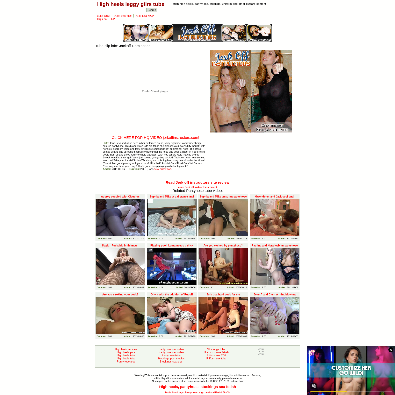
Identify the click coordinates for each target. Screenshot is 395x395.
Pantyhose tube (171, 355)
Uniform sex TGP (216, 355)
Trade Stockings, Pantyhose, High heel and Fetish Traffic (197, 392)
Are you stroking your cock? (120, 294)
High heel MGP (145, 15)
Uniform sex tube (216, 358)
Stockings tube (216, 349)
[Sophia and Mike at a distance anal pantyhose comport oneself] (172, 217)
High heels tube (126, 355)
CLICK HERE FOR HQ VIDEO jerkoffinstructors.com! (155, 138)
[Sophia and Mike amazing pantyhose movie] (223, 217)
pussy (163, 169)
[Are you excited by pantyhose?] (223, 266)
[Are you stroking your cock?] (120, 315)
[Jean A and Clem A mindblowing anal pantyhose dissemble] (275, 315)
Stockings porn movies (171, 358)
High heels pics (126, 352)
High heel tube (122, 15)
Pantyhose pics (126, 361)
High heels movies (126, 349)
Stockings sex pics (171, 361)
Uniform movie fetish (216, 352)
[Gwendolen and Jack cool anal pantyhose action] (275, 217)
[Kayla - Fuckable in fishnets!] (120, 266)
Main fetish (103, 15)
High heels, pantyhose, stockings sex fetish (197, 387)
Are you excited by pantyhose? (223, 245)
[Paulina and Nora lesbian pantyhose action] (275, 266)
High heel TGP (106, 19)
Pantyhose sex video (171, 349)
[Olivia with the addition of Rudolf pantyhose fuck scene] (172, 315)
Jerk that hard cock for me (223, 294)
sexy (156, 169)
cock (169, 169)
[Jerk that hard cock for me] (223, 315)
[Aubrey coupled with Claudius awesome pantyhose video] (120, 217)
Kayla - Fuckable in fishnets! (120, 245)
